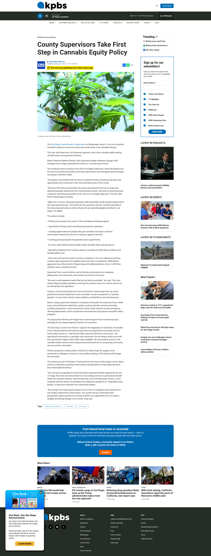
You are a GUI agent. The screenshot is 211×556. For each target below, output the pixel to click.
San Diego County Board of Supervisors (68, 144)
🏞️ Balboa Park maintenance (155, 45)
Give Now (167, 5)
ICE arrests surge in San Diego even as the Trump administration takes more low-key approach (88, 494)
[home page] (52, 6)
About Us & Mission (86, 519)
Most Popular (148, 277)
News (52, 23)
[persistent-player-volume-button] (47, 16)
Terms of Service (85, 550)
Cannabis (70, 406)
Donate (105, 452)
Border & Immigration (78, 487)
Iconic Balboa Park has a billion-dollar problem (155, 350)
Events (147, 23)
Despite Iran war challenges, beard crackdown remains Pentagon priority (156, 339)
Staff (81, 547)
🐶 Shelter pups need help (154, 41)
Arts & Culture (88, 23)
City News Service (57, 62)
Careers (82, 527)
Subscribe (157, 132)
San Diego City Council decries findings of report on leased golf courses (155, 317)
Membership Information (149, 527)
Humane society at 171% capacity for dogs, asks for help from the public (157, 306)
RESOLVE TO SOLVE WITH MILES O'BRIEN (155, 266)
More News (43, 463)
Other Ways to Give (147, 531)
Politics (109, 487)
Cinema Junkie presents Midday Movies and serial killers (155, 186)
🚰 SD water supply (151, 50)
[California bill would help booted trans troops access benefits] (53, 475)
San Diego (82, 406)
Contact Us (114, 527)
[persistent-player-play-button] (40, 16)
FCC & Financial (85, 531)
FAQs (112, 531)
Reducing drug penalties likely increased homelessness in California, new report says (123, 493)
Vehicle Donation (146, 539)
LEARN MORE (24, 543)
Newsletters (84, 523)
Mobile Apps (84, 535)
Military (39, 487)
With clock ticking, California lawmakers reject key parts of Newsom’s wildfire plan (157, 493)
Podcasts (117, 23)
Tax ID (143, 535)
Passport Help (115, 539)
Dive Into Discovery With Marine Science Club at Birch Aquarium (155, 226)
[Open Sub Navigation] (56, 23)
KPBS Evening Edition (46, 37)
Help (157, 23)
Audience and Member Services (121, 519)
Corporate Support (147, 519)
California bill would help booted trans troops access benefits (51, 493)
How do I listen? (115, 535)
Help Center (114, 543)
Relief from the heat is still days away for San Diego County (157, 328)
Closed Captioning (116, 523)
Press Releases (85, 539)
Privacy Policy (84, 543)
